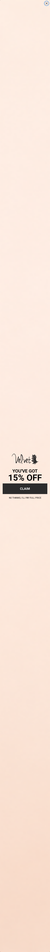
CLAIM (25, 489)
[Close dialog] (46, 3)
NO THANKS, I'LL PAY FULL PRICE (25, 497)
